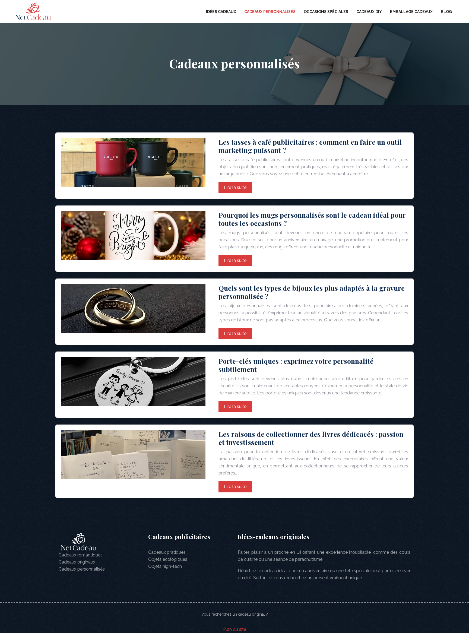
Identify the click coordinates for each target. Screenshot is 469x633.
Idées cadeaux (221, 12)
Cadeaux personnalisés (270, 12)
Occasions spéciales (326, 12)
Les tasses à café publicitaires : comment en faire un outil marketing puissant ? (310, 145)
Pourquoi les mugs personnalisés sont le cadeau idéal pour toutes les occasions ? (311, 218)
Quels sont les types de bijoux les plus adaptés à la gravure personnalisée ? (311, 291)
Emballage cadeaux (411, 12)
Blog (446, 12)
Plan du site (234, 629)
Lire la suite (235, 187)
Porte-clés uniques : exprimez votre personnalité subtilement (295, 365)
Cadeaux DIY (369, 12)
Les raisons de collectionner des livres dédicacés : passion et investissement (310, 438)
